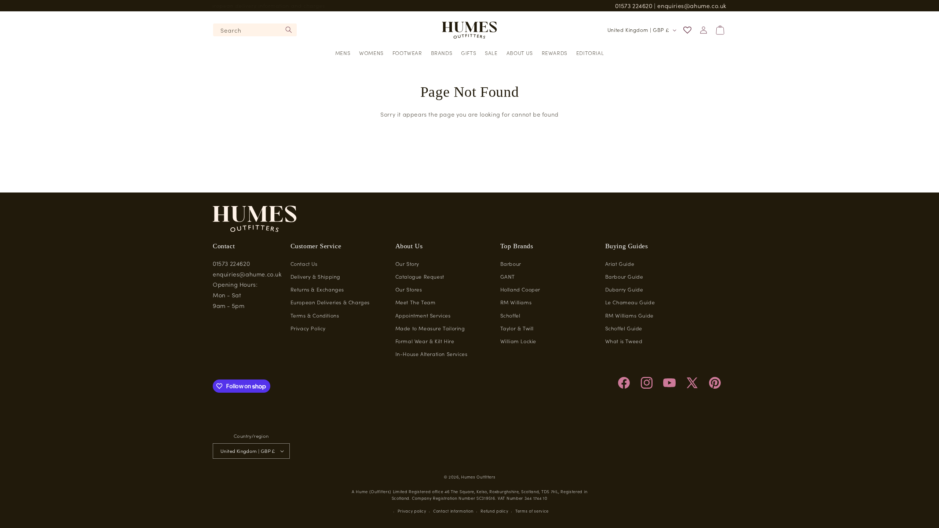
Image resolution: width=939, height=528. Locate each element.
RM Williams (516, 302)
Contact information (453, 511)
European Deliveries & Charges (330, 302)
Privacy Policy (308, 328)
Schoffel (510, 315)
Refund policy (494, 511)
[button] (343, 52)
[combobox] (255, 29)
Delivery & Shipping (315, 276)
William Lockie (518, 341)
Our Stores (408, 289)
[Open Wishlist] (687, 30)
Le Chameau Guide (630, 302)
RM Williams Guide (629, 315)
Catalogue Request (419, 276)
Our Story (407, 263)
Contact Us (304, 263)
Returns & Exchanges (317, 289)
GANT (507, 276)
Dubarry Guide (624, 289)
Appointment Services (423, 315)
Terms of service (532, 511)
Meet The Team (415, 302)
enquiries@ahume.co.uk (691, 5)
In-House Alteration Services (431, 354)
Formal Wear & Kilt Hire (424, 341)
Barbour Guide (624, 276)
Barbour (510, 263)
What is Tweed (624, 341)
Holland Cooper (520, 289)
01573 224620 (633, 5)
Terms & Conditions (315, 315)
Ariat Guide (620, 263)
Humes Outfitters (478, 477)
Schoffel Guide (623, 328)
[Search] (289, 29)
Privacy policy (412, 511)
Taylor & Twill (517, 328)
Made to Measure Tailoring (430, 328)
